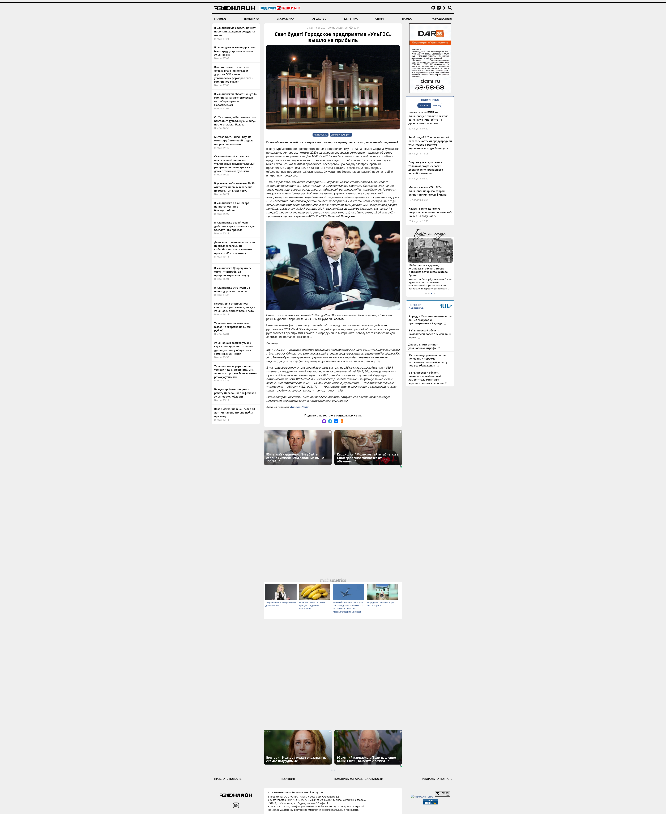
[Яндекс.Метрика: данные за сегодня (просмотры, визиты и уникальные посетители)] (422, 796)
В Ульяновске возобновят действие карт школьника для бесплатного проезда (234, 226)
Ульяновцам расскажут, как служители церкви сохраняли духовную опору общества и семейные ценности (233, 348)
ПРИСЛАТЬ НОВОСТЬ (228, 779)
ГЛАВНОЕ (220, 18)
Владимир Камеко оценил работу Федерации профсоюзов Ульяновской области (235, 392)
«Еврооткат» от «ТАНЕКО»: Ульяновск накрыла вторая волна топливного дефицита (427, 190)
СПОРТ (379, 18)
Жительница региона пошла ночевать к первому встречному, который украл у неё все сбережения (427, 354)
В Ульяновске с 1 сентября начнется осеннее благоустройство (231, 206)
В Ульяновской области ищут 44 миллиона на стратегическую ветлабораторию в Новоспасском (235, 99)
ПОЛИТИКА (251, 18)
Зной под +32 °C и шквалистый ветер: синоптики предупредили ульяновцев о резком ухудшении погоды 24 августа (430, 143)
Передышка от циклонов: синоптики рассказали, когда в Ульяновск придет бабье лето (234, 307)
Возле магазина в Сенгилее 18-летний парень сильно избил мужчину (235, 412)
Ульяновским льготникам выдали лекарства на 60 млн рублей (233, 326)
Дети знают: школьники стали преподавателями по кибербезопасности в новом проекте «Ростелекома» (234, 247)
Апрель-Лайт (299, 407)
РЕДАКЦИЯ (288, 779)
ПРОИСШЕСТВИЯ (441, 18)
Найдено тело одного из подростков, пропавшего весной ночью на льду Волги (430, 212)
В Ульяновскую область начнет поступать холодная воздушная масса (235, 31)
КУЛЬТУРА (351, 18)
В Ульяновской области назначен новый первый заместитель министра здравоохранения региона (426, 371)
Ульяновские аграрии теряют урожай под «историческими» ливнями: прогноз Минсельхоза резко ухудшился (235, 371)
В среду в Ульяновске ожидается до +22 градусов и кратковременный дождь (430, 313)
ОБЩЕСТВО (319, 18)
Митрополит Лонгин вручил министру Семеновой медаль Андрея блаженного (233, 140)
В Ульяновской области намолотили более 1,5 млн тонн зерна (429, 327)
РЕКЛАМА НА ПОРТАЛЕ (437, 779)
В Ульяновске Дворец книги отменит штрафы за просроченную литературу (232, 271)
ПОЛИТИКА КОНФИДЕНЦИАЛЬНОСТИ (358, 779)
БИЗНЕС (407, 18)
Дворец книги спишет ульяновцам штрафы (423, 339)
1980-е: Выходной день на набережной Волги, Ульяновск (427, 267)
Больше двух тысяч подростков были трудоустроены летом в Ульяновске (234, 51)
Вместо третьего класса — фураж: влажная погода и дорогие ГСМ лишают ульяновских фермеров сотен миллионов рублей (233, 74)
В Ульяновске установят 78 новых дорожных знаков (232, 289)
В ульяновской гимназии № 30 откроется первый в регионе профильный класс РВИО (234, 187)
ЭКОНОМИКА (285, 18)
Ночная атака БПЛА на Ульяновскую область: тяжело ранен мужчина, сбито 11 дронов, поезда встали (428, 118)
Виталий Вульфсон (341, 134)
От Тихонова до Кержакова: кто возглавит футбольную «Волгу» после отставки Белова (235, 120)
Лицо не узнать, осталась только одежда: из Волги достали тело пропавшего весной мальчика (425, 168)
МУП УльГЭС (320, 134)
